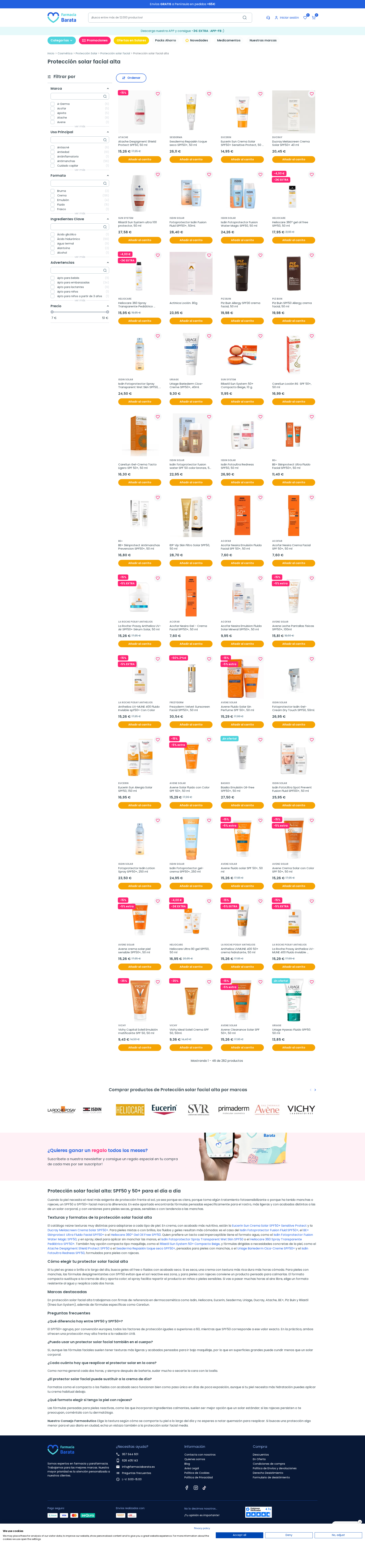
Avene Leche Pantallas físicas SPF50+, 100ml (293, 627)
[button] (313, 17)
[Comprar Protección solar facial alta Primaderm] (234, 1110)
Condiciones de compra (269, 1464)
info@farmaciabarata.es (138, 1467)
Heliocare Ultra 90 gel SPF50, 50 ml (190, 950)
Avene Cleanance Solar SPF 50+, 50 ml (240, 1031)
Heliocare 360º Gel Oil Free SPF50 (136, 1235)
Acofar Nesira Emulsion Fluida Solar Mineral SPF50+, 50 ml (241, 627)
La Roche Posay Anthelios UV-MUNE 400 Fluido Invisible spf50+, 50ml (293, 950)
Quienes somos (194, 1459)
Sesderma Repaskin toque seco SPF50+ (145, 1248)
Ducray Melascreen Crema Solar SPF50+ (78, 1230)
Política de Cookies (196, 1473)
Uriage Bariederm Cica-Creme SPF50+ (266, 1248)
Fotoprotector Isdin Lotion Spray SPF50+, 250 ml (137, 869)
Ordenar (133, 78)
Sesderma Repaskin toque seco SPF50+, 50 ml (189, 143)
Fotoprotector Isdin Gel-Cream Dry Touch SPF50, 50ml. (293, 708)
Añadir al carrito (139, 159)
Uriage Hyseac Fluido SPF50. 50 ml (292, 1031)
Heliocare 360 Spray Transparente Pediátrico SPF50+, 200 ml (136, 304)
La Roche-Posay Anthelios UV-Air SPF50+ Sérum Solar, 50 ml (139, 627)
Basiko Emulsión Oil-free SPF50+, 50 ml (238, 789)
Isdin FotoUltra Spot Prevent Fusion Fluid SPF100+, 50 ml (292, 789)
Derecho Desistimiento (268, 1473)
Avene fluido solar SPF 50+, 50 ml (242, 869)
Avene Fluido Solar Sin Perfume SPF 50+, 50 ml (237, 708)
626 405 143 (130, 1460)
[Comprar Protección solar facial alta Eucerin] (165, 1110)
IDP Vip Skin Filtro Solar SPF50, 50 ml (190, 547)
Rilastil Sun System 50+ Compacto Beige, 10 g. (237, 385)
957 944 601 (130, 1454)
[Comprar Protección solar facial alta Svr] (199, 1110)
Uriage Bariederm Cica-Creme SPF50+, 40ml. (186, 385)
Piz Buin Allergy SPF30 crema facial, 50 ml (241, 304)
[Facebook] (186, 1487)
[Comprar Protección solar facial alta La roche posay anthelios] (63, 1110)
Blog (187, 1464)
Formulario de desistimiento (271, 1477)
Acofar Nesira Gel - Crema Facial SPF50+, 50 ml (189, 627)
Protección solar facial (115, 53)
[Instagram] (196, 1487)
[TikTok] (204, 1487)
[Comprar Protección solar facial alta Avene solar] (268, 1110)
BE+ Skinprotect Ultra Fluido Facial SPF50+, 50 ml (291, 466)
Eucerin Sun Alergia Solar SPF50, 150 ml (135, 789)
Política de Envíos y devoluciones (275, 1468)
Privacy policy (202, 1528)
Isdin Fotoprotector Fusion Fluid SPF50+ (269, 1230)
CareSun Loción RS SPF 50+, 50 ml (292, 385)
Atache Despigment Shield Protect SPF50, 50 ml (137, 143)
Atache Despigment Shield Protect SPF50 (79, 1248)
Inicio (51, 53)
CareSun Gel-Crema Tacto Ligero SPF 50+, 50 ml (137, 466)
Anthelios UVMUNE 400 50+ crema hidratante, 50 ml (240, 950)
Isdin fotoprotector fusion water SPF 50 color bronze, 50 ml (191, 466)
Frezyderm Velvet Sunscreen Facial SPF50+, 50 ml (190, 708)
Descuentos (261, 1455)
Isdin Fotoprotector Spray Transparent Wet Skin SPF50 (202, 1239)
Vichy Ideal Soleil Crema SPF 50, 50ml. (189, 1031)
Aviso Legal (191, 1468)
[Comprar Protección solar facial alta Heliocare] (131, 1110)
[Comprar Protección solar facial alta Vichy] (302, 1110)
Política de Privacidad (198, 1477)
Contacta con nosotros (200, 1455)
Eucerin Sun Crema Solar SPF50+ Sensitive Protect (269, 1225)
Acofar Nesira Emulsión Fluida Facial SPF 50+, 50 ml (241, 547)
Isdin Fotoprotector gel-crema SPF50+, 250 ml (187, 869)
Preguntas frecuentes (136, 1473)
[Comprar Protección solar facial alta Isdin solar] (97, 1110)
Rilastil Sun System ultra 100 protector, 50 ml (138, 224)
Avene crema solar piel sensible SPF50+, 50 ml (134, 950)
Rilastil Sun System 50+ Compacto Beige (190, 1244)
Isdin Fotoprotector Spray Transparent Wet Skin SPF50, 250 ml (138, 385)
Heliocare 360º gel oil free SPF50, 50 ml (290, 224)
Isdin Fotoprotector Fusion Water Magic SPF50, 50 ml (240, 224)
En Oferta (259, 1459)
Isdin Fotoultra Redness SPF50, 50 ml (238, 466)
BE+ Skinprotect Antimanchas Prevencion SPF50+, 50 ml (139, 547)
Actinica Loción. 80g (183, 303)
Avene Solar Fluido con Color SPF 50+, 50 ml (190, 789)
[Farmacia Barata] (62, 17)
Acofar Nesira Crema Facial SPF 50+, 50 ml (291, 547)
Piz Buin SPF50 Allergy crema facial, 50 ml (292, 304)
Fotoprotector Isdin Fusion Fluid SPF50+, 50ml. (188, 224)
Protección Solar (86, 53)
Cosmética (65, 53)
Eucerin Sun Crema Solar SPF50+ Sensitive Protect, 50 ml (241, 143)
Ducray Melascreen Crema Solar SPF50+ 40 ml (291, 143)
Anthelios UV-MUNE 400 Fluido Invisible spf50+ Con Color (139, 708)
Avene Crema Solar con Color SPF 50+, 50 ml (293, 869)
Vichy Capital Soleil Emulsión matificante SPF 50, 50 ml (138, 1031)
